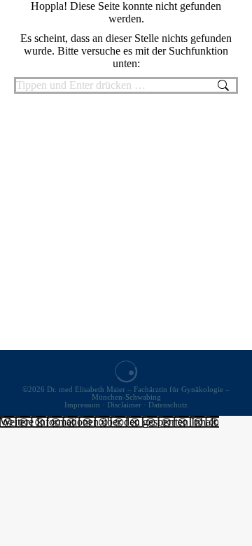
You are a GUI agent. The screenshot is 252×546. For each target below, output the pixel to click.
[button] (109, 422)
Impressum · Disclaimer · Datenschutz (126, 405)
